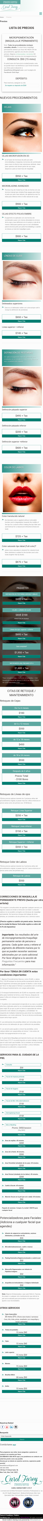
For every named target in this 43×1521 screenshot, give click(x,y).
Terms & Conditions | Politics (9, 1515)
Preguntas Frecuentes (13, 961)
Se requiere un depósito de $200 (15, 85)
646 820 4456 (4, 1468)
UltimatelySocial (35, 1520)
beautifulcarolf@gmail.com (14, 70)
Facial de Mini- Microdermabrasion (17, 1101)
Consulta (9, 1065)
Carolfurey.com (5, 1518)
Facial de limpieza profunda (15, 1077)
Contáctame (8, 1445)
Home (2, 17)
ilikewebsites (25, 1518)
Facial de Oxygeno (12, 1089)
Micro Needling (11, 1125)
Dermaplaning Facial (13, 1113)
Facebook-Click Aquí (11, 72)
